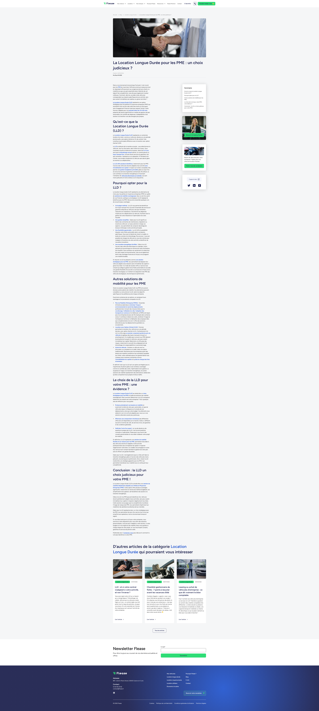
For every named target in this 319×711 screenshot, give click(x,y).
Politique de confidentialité (164, 703)
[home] (109, 3)
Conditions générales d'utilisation (184, 703)
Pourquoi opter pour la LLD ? (191, 95)
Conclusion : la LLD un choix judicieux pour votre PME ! (194, 107)
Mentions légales (201, 703)
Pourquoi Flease (151, 3)
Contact (179, 3)
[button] (121, 3)
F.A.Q (187, 680)
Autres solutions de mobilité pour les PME (193, 98)
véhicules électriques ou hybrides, (132, 175)
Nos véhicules (171, 673)
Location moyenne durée (174, 680)
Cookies (151, 703)
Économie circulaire (173, 686)
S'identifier (187, 3)
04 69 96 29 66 (117, 687)
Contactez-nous (128, 533)
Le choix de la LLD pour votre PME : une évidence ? (193, 102)
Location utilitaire (172, 683)
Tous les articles (159, 630)
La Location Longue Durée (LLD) (123, 102)
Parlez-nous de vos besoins (194, 166)
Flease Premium (171, 3)
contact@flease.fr (118, 689)
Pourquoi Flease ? (191, 673)
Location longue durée (173, 677)
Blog (187, 677)
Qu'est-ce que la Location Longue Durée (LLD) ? (193, 92)
